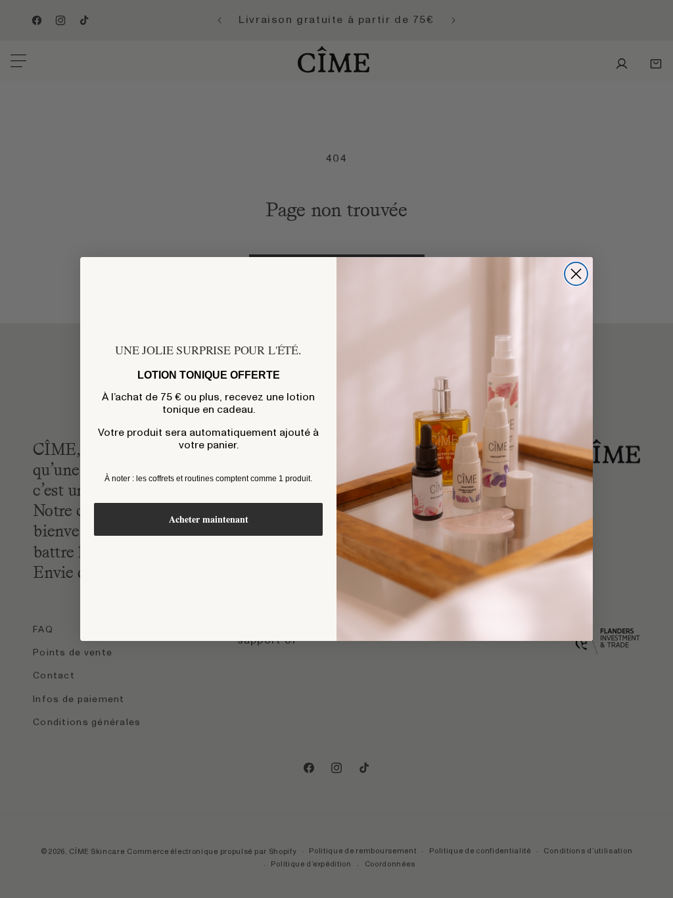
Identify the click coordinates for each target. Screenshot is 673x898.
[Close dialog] (576, 273)
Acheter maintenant (208, 519)
